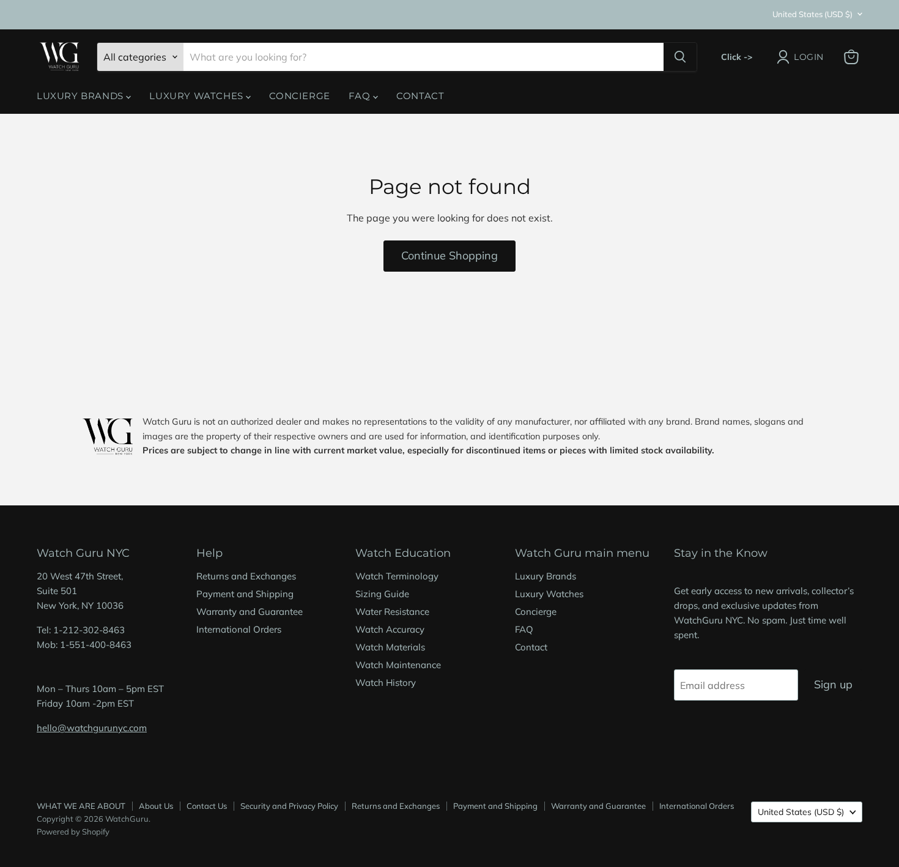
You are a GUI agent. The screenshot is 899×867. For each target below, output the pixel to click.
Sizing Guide (382, 594)
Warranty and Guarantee (249, 611)
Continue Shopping (449, 255)
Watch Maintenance (398, 665)
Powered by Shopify (73, 831)
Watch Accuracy (389, 629)
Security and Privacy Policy (289, 806)
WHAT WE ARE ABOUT (81, 806)
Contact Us (207, 806)
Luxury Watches (197, 96)
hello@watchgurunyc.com (92, 728)
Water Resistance (392, 611)
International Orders (238, 629)
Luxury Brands (81, 96)
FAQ (361, 96)
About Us (156, 806)
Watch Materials (390, 647)
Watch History (385, 682)
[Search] (680, 57)
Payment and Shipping (245, 594)
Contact (420, 96)
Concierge (299, 96)
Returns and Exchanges (246, 576)
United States (812, 14)
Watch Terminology (396, 576)
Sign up (833, 684)
